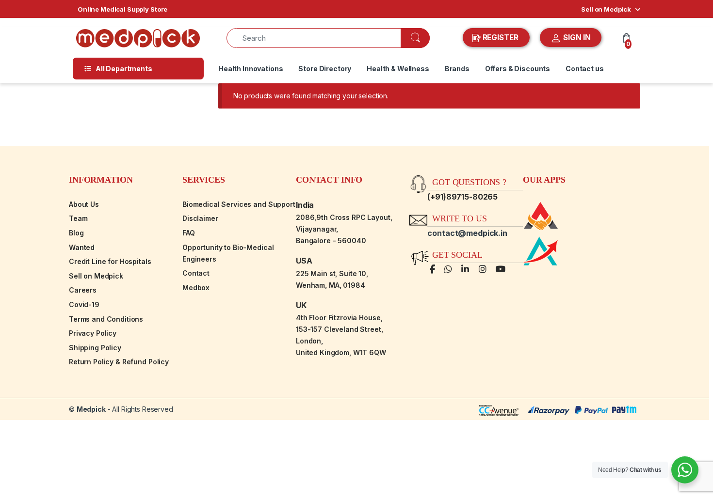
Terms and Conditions (106, 319)
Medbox (196, 287)
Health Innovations (250, 68)
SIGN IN (576, 37)
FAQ (188, 233)
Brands (457, 68)
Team (78, 218)
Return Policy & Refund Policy (119, 362)
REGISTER (500, 37)
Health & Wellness (398, 68)
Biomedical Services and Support (238, 204)
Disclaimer (200, 218)
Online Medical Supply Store (122, 9)
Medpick (91, 409)
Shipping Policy (95, 347)
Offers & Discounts (517, 68)
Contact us (585, 68)
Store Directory (324, 68)
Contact (196, 273)
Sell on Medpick (606, 9)
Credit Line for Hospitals (110, 261)
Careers (83, 290)
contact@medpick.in (467, 233)
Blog (76, 233)
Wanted (82, 247)
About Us (84, 204)
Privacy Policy (92, 333)
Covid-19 (84, 304)
